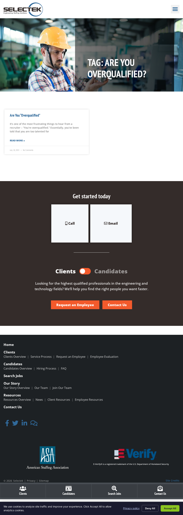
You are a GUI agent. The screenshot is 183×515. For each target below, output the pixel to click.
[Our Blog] (34, 424)
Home (9, 344)
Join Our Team (62, 388)
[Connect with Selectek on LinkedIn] (24, 424)
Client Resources (59, 400)
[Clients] (23, 488)
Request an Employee (70, 357)
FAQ (63, 368)
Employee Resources (89, 400)
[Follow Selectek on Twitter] (15, 424)
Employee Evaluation (104, 357)
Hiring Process (46, 368)
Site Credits (172, 480)
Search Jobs (13, 375)
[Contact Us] (160, 488)
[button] (175, 9)
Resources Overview (17, 400)
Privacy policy (131, 508)
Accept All (170, 508)
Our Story (12, 383)
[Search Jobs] (114, 488)
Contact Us (13, 406)
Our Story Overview (17, 388)
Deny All (150, 508)
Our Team (41, 388)
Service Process (41, 357)
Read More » (17, 140)
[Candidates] (68, 488)
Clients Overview (15, 357)
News (39, 400)
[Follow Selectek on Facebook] (7, 424)
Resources (12, 395)
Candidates (13, 363)
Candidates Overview (18, 368)
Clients (9, 352)
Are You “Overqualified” (25, 115)
